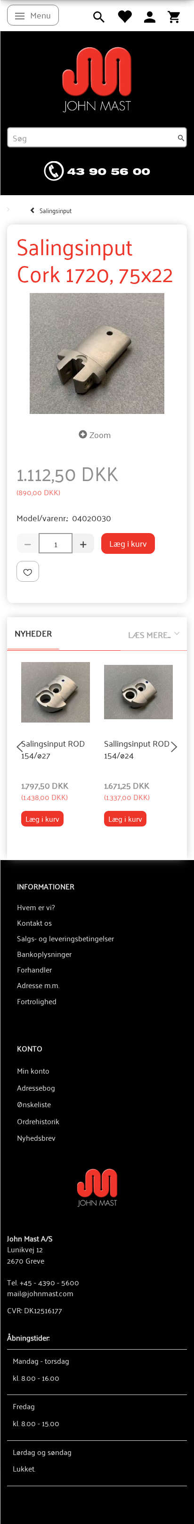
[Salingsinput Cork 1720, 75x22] (97, 353)
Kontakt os (34, 922)
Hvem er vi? (36, 906)
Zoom (100, 434)
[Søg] (181, 137)
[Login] (149, 15)
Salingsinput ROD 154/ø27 (53, 749)
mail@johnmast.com (40, 1293)
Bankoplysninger (44, 953)
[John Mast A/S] (97, 1187)
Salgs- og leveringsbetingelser (65, 938)
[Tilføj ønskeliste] (27, 571)
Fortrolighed (37, 1000)
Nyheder (33, 632)
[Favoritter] (124, 15)
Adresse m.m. (38, 984)
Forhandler (34, 969)
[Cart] (174, 15)
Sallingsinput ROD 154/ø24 (137, 749)
